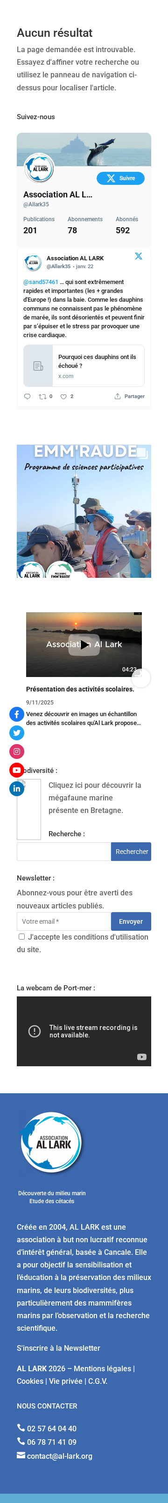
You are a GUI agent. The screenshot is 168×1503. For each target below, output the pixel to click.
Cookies (30, 1381)
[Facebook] (16, 714)
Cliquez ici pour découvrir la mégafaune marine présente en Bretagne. (95, 798)
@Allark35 (36, 204)
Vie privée (66, 1381)
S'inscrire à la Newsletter (58, 1348)
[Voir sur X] (138, 257)
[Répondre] (27, 396)
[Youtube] (16, 770)
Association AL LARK (58, 194)
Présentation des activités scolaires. (80, 689)
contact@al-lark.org (59, 1456)
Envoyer (131, 921)
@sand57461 (40, 281)
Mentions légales (102, 1368)
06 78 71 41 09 (52, 1442)
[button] (27, 678)
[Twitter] (16, 732)
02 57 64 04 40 (52, 1428)
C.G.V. (97, 1381)
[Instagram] (16, 751)
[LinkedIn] (16, 788)
